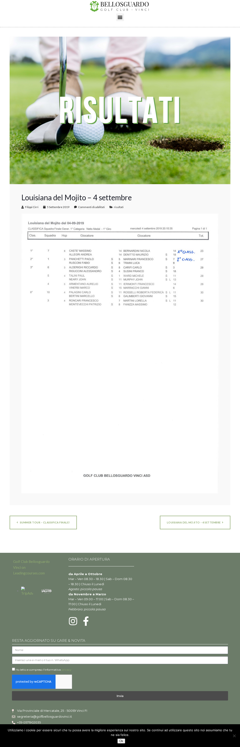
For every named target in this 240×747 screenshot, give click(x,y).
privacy (66, 669)
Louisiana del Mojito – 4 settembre (194, 522)
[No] (234, 735)
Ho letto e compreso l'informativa (43, 669)
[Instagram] (73, 621)
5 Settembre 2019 (58, 207)
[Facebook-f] (86, 621)
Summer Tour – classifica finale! (44, 522)
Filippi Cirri (31, 207)
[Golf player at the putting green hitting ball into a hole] (120, 110)
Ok (121, 741)
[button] (120, 17)
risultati (119, 207)
